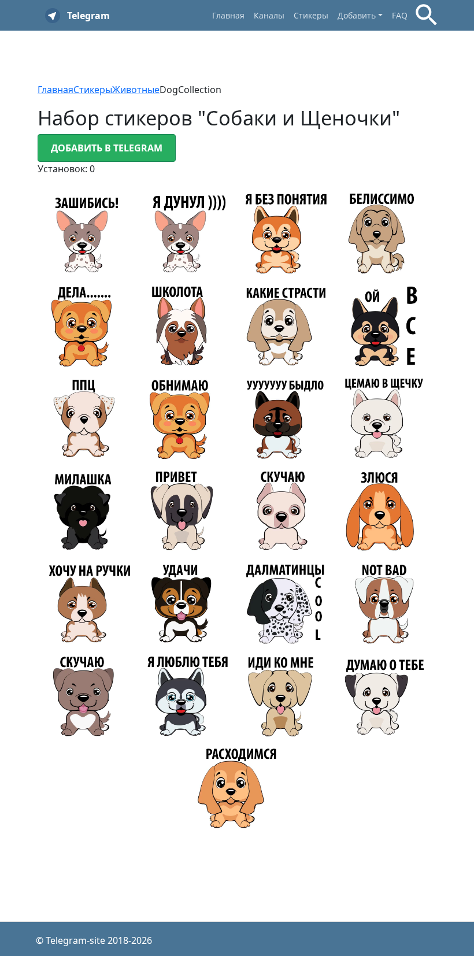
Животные (136, 89)
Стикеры (311, 15)
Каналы (269, 15)
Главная (228, 15)
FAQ (400, 15)
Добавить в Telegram (106, 148)
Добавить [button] (357, 15)
